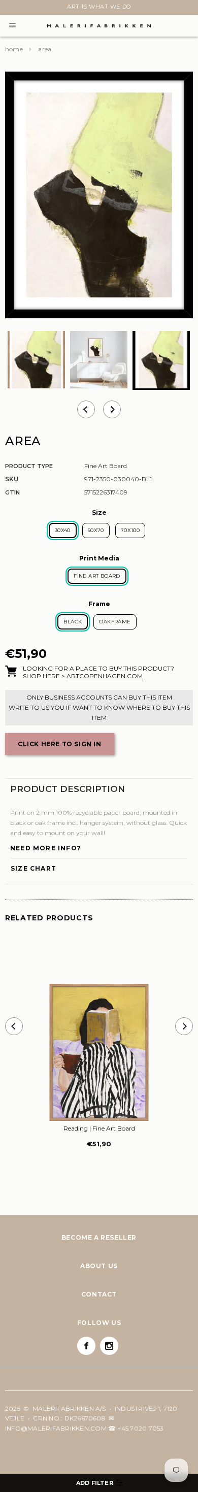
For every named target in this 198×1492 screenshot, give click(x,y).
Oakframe (114, 621)
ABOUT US (99, 1266)
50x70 (96, 530)
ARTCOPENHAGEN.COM (105, 676)
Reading (99, 1128)
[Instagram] (109, 1346)
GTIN (12, 492)
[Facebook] (86, 1346)
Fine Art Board (97, 576)
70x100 (130, 530)
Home (14, 49)
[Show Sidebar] (99, 1483)
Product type (29, 466)
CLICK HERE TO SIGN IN (60, 744)
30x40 (63, 530)
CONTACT (99, 1294)
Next (11, 9)
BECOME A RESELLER (99, 1237)
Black (72, 621)
